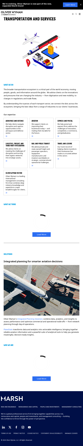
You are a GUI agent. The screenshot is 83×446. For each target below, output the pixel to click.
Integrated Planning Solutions (30, 319)
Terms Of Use (6, 433)
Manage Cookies (71, 433)
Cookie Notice (32, 433)
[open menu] (79, 14)
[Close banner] (80, 5)
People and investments (49, 407)
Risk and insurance (8, 407)
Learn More (70, 5)
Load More (41, 234)
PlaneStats (8, 329)
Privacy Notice (19, 433)
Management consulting (71, 407)
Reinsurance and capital (28, 407)
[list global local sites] (72, 14)
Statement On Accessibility (51, 433)
